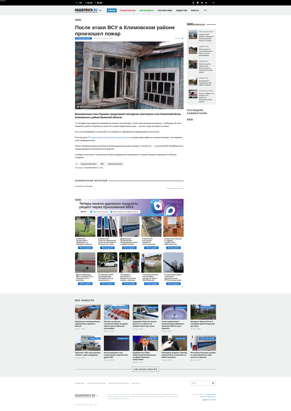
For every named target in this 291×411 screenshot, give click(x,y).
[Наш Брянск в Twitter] (198, 3)
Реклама (136, 383)
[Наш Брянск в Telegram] (206, 3)
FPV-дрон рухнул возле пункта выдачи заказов (109, 138)
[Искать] (213, 383)
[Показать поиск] (213, 3)
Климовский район (88, 164)
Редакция (79, 383)
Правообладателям (96, 383)
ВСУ (102, 164)
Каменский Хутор (115, 164)
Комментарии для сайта (175, 188)
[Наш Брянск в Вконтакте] (202, 3)
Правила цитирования (118, 383)
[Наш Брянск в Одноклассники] (193, 3)
